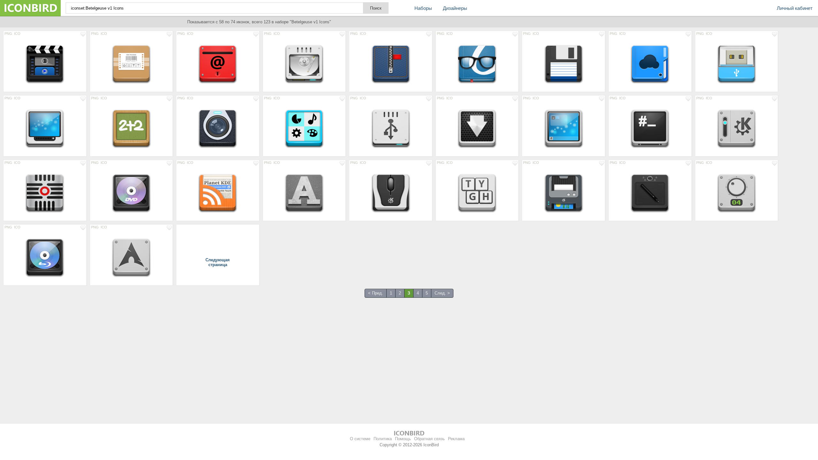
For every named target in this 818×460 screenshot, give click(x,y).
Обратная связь (429, 438)
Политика (383, 438)
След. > (442, 293)
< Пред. (375, 293)
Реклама (456, 438)
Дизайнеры (455, 8)
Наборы (423, 8)
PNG (8, 33)
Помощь (403, 438)
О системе (360, 438)
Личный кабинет (795, 8)
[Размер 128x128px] (45, 64)
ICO (17, 33)
